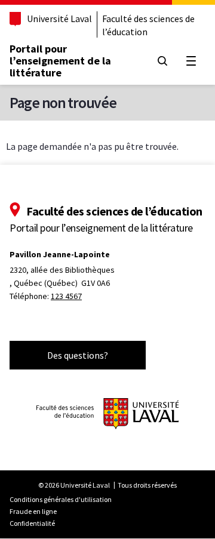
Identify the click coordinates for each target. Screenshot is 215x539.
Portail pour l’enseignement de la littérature (60, 60)
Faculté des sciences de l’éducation (148, 25)
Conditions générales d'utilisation (61, 499)
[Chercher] (162, 61)
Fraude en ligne (33, 511)
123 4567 (66, 296)
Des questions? (77, 355)
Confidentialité (32, 523)
